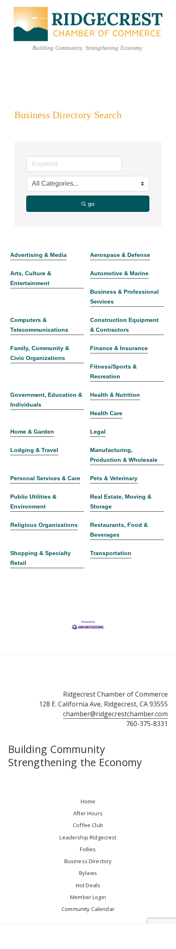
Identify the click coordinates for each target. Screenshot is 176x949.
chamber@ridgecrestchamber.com (115, 713)
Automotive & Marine (119, 273)
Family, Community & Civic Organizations (39, 353)
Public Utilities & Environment (33, 501)
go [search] (91, 203)
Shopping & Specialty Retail (40, 558)
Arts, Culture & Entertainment (30, 278)
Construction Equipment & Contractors (124, 325)
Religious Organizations (44, 525)
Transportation (110, 553)
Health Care (106, 413)
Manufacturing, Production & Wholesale (124, 455)
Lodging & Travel (34, 450)
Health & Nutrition (115, 394)
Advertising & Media (38, 255)
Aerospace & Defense (120, 255)
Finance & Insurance (119, 348)
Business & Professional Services (124, 296)
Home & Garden (32, 431)
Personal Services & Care (45, 478)
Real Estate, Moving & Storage (120, 501)
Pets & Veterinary (114, 478)
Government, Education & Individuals (46, 399)
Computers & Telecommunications (39, 325)
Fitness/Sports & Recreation (113, 371)
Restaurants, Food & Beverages (119, 530)
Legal (98, 431)
